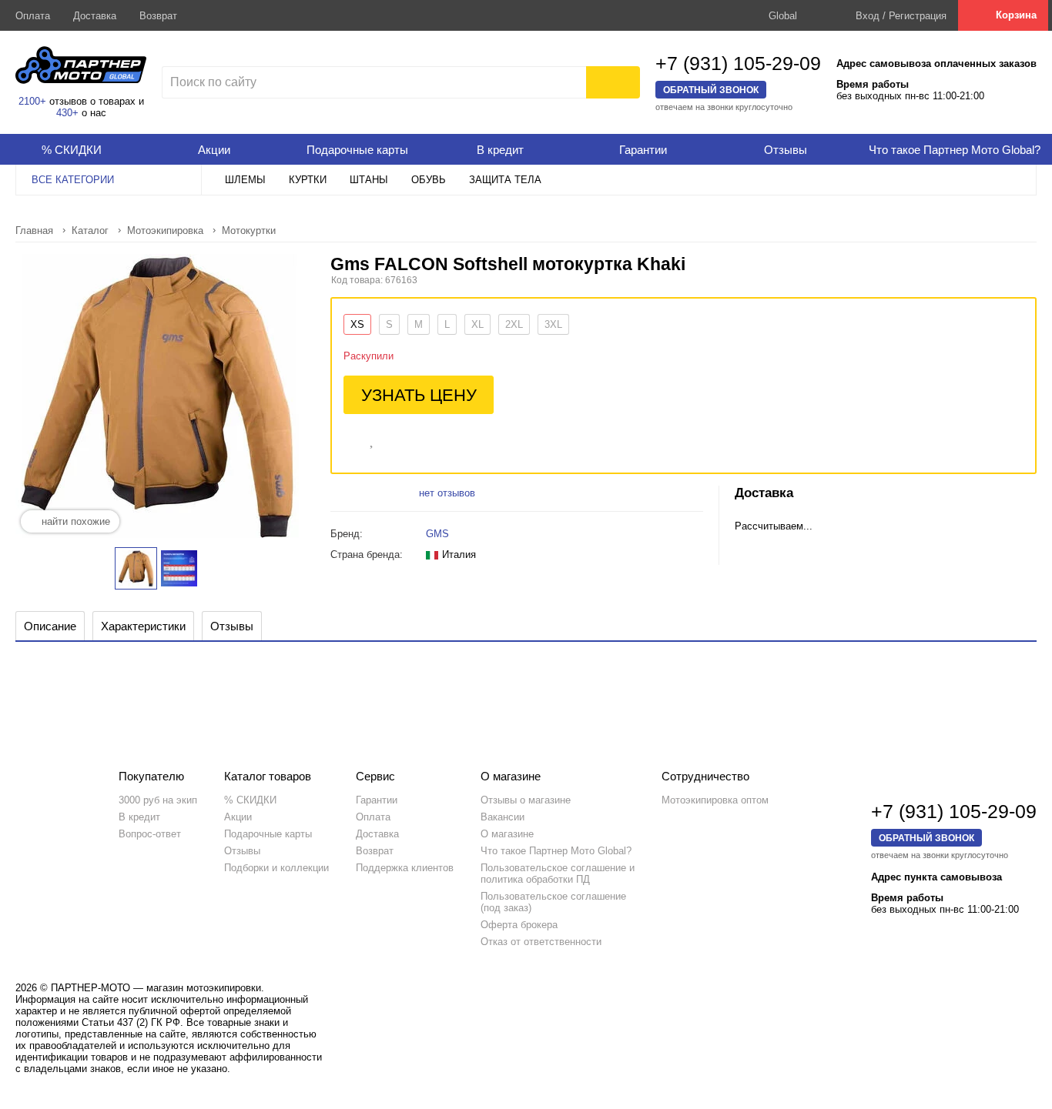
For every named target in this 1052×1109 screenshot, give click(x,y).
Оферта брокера (519, 924)
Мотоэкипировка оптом (715, 800)
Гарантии (376, 800)
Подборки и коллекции (276, 868)
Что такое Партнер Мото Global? (556, 851)
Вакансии (502, 817)
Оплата (32, 16)
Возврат (158, 16)
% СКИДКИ (250, 800)
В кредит (139, 817)
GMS (437, 533)
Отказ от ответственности (541, 941)
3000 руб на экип (158, 800)
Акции (238, 817)
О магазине (507, 834)
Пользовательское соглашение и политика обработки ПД (558, 873)
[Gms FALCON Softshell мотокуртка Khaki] (136, 568)
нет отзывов (447, 493)
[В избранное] (373, 438)
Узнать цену (419, 395)
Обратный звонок (711, 90)
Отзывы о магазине (526, 800)
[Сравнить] (350, 438)
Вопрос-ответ (150, 834)
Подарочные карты (268, 834)
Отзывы (242, 851)
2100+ (32, 101)
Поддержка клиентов (405, 868)
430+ (67, 113)
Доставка (94, 16)
